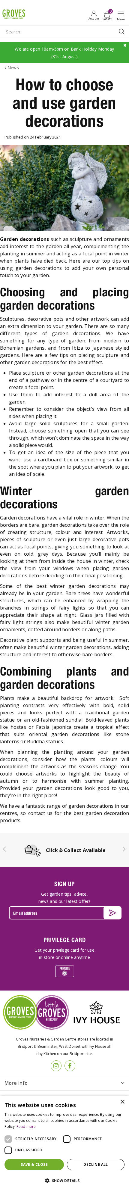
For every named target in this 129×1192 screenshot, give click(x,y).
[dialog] (64, 1144)
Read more (26, 1126)
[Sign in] (93, 15)
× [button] (122, 1102)
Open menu (122, 15)
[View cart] (107, 15)
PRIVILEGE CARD (65, 939)
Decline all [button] (95, 1164)
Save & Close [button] (34, 1164)
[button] (64, 1181)
